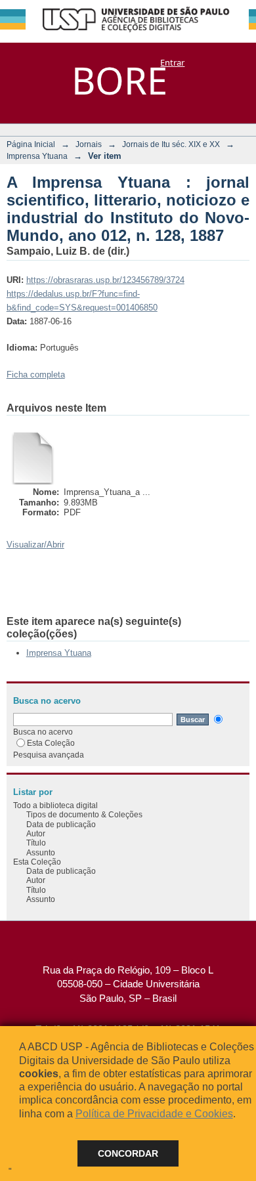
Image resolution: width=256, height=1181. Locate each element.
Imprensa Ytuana (37, 156)
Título (36, 842)
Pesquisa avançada (48, 754)
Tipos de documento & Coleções (84, 814)
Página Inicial (31, 144)
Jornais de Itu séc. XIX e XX (171, 144)
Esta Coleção (51, 743)
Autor (35, 833)
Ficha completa (36, 374)
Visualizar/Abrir (35, 544)
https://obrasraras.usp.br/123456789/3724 (105, 280)
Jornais (88, 144)
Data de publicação (61, 824)
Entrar (172, 62)
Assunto (40, 852)
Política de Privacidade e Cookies (154, 1113)
